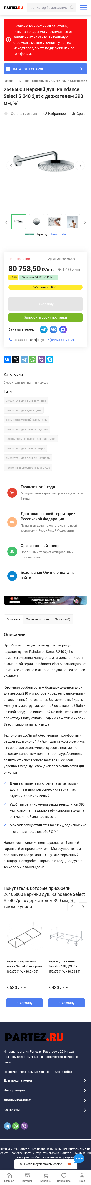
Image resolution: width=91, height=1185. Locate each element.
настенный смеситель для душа (28, 467)
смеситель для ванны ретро (25, 448)
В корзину (46, 304)
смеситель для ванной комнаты (28, 458)
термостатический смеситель (26, 420)
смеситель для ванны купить (26, 400)
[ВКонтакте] (7, 359)
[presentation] (11, 165)
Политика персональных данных (26, 1072)
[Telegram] (24, 359)
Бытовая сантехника (33, 80)
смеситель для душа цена (23, 410)
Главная (9, 80)
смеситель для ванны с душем (27, 429)
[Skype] (49, 359)
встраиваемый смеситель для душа (31, 439)
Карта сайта (63, 1072)
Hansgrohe (58, 234)
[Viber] (41, 359)
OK (69, 1164)
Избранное (57, 114)
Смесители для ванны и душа (26, 382)
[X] (15, 359)
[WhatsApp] (32, 359)
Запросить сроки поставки (45, 317)
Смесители (58, 80)
